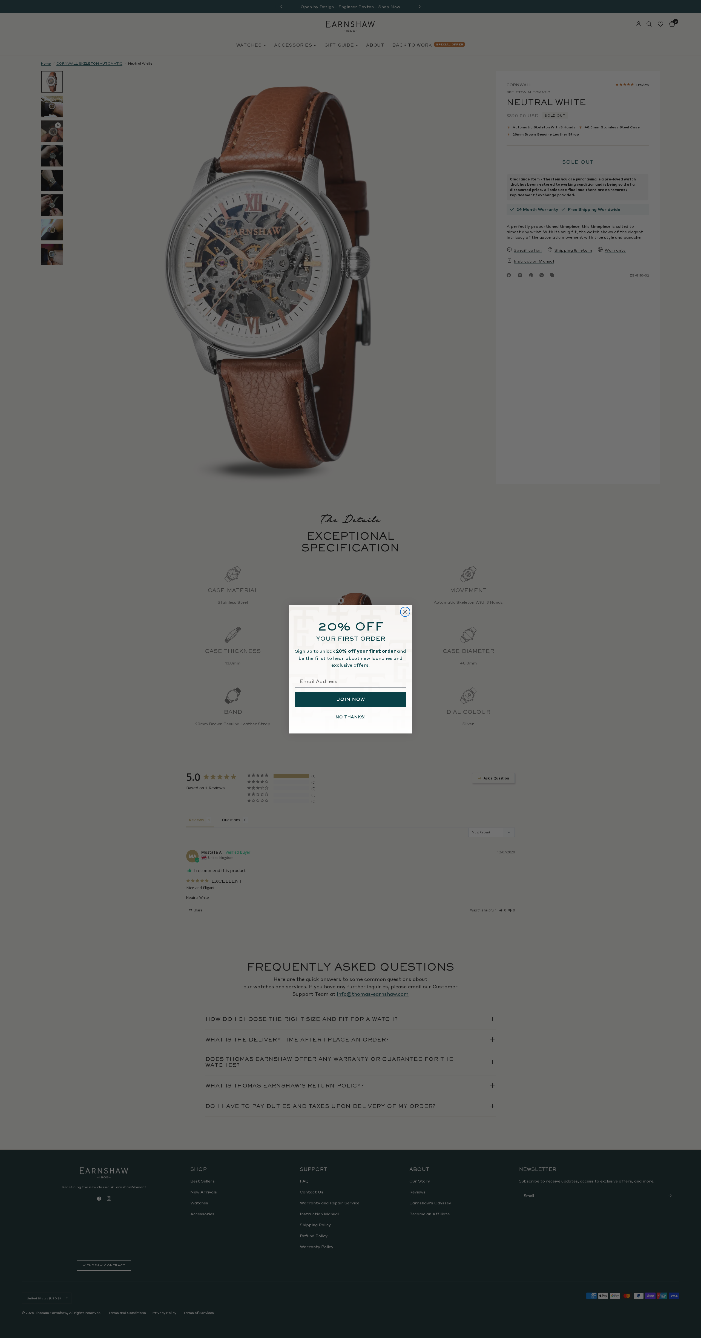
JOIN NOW (351, 699)
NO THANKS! (350, 717)
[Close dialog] (405, 612)
